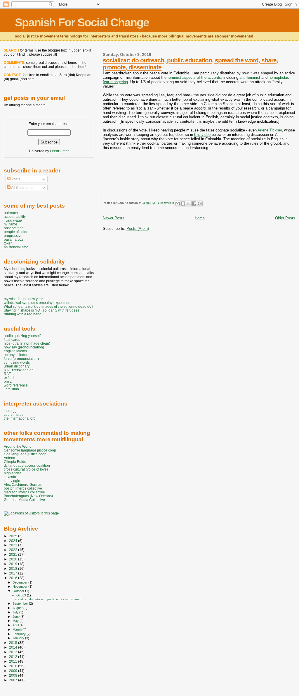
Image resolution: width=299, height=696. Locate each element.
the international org (20, 418)
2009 (13, 671)
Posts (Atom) (137, 228)
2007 (13, 680)
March (17, 629)
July (16, 612)
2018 (13, 568)
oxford (9, 377)
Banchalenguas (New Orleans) (28, 496)
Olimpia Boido (15, 462)
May (16, 621)
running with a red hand (22, 314)
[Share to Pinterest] (200, 203)
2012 (13, 657)
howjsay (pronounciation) (24, 347)
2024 (13, 541)
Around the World (18, 446)
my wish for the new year (23, 299)
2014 (13, 647)
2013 (13, 652)
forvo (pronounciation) (21, 358)
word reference (16, 385)
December (20, 582)
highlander (12, 473)
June (16, 616)
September (21, 603)
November (20, 586)
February (20, 634)
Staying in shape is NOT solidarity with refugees (41, 310)
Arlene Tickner (270, 130)
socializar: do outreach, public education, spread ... (49, 599)
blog (21, 269)
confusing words (17, 362)
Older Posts (285, 218)
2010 (13, 666)
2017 (13, 573)
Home (200, 218)
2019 (13, 564)
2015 (13, 642)
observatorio (14, 228)
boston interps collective (23, 488)
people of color (15, 232)
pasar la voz (13, 239)
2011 (13, 661)
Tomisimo (11, 389)
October (19, 591)
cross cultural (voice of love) (26, 469)
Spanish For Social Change (82, 22)
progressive (13, 235)
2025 (13, 536)
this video (202, 134)
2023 (13, 545)
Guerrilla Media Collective (24, 500)
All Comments (22, 188)
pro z (8, 381)
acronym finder (15, 355)
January (19, 638)
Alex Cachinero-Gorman (23, 484)
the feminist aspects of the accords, (191, 77)
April (16, 625)
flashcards (12, 339)
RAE (7, 374)
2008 (13, 675)
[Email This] (177, 203)
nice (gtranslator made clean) (27, 343)
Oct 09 (21, 595)
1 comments (166, 202)
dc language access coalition (27, 465)
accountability (15, 216)
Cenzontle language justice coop (30, 450)
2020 (13, 559)
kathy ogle (12, 481)
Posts (15, 179)
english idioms (15, 351)
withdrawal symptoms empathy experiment (37, 303)
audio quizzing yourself (22, 336)
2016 (13, 578)
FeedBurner (59, 151)
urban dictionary (16, 366)
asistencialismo (16, 247)
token (8, 243)
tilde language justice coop (25, 454)
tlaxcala (10, 477)
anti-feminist (249, 77)
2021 (13, 554)
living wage (13, 220)
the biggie (12, 411)
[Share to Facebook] (194, 203)
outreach (11, 213)
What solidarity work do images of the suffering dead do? (48, 306)
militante (10, 224)
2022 (13, 550)
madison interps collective (24, 492)
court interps (13, 414)
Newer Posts (113, 218)
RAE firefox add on (19, 370)
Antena (9, 458)
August (18, 608)
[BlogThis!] (183, 203)
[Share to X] (189, 203)
